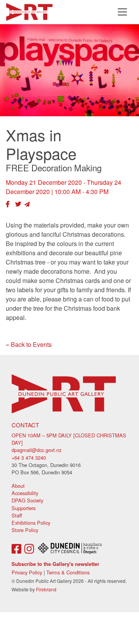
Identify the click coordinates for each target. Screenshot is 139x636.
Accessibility (25, 493)
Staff (17, 515)
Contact (25, 425)
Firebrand (46, 589)
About (18, 485)
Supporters (24, 508)
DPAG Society (27, 500)
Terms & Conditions (68, 572)
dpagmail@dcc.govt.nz (36, 450)
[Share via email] (27, 203)
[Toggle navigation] (122, 12)
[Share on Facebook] (8, 203)
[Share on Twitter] (18, 203)
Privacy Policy (27, 572)
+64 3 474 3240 (29, 457)
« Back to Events (29, 344)
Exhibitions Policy (31, 522)
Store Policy (25, 530)
